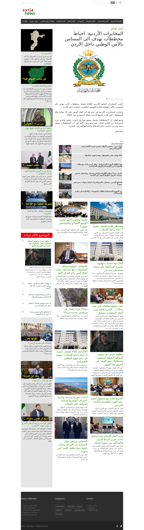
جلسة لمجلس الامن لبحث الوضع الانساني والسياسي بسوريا (73, 223)
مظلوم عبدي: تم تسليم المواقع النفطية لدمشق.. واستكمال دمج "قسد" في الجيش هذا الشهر (109, 359)
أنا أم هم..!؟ (46, 53)
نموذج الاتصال (91, 508)
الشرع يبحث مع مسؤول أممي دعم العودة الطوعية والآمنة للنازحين (107, 401)
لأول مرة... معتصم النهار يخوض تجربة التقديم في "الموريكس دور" (101, 147)
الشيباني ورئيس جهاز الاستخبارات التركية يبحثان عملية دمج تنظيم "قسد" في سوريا (72, 446)
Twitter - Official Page (29, 508)
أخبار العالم (71, 21)
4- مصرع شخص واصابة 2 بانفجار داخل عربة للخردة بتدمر (39, 304)
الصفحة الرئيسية (116, 21)
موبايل (23, 2)
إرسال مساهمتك (92, 505)
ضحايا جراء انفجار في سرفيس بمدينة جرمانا (75, 310)
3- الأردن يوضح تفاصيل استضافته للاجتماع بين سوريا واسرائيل (39, 296)
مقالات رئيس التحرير (47, 21)
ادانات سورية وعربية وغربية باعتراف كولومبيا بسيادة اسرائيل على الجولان (72, 400)
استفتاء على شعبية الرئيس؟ (39, 343)
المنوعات (80, 21)
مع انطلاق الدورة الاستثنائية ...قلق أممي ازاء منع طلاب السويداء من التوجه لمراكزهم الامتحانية (99, 165)
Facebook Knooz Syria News (31, 510)
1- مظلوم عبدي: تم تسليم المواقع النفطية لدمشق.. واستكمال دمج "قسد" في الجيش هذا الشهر (39, 243)
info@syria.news (93, 510)
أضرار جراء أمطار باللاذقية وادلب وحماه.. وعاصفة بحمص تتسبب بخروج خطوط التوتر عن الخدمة (98, 174)
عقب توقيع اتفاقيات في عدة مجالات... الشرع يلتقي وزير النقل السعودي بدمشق (107, 309)
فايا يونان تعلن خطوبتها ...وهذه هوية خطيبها (103, 155)
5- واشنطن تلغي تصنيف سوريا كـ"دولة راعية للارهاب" (40, 313)
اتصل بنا (24, 21)
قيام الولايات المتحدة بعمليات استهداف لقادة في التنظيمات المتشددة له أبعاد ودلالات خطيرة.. (38, 219)
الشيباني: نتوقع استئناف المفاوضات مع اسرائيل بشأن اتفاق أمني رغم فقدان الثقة (71, 269)
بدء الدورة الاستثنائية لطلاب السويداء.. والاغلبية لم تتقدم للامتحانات (98, 192)
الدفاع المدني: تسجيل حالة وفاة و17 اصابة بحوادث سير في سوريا (98, 183)
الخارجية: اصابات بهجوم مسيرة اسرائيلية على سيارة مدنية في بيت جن (108, 266)
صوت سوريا (34, 21)
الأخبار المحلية (90, 21)
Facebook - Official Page (30, 505)
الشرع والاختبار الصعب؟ (41, 86)
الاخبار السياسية (103, 21)
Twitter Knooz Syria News (30, 512)
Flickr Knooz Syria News (30, 515)
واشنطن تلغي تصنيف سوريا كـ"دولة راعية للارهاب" (108, 227)
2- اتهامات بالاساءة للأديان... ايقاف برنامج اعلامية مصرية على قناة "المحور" (39, 286)
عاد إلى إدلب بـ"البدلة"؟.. (41, 380)
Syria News (30, 526)
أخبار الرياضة (61, 21)
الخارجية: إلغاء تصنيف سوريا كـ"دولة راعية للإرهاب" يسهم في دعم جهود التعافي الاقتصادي (71, 356)
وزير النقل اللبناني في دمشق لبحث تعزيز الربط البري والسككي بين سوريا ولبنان (107, 439)
